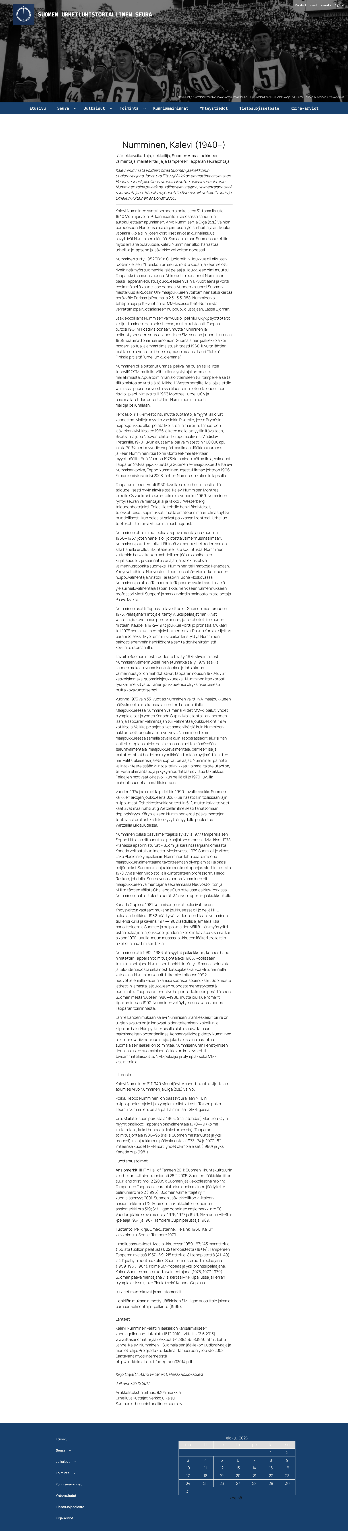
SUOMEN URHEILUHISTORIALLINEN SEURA (95, 14)
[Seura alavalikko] (75, 108)
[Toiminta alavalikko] (144, 108)
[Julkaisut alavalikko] (111, 108)
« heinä (235, 1498)
